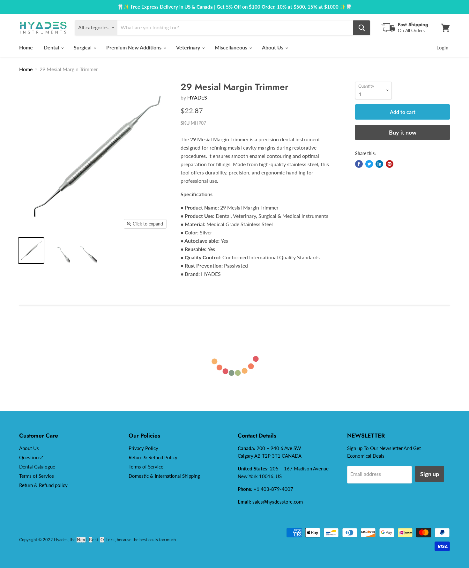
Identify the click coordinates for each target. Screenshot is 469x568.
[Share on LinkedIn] (379, 164)
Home (26, 47)
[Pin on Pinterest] (389, 164)
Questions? (31, 457)
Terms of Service (36, 476)
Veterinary (188, 47)
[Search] (361, 27)
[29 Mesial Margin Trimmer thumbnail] (31, 250)
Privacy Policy (143, 448)
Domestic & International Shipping (164, 476)
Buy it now (402, 132)
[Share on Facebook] (359, 164)
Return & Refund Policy (153, 457)
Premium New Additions (134, 47)
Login (442, 47)
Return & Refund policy (43, 485)
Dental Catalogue (37, 466)
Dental (52, 47)
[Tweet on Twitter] (369, 164)
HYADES (197, 97)
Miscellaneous (232, 47)
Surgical (83, 47)
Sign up (429, 473)
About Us (273, 47)
